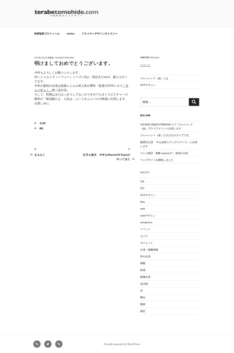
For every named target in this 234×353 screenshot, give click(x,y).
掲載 (142, 263)
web (142, 208)
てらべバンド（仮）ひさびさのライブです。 (165, 135)
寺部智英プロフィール (47, 33)
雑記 (41, 128)
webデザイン (147, 215)
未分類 (42, 123)
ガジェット (146, 242)
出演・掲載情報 (149, 249)
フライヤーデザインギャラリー (100, 33)
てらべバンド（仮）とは (154, 78)
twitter (71, 33)
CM (142, 181)
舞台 (142, 297)
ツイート (145, 65)
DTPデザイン (148, 85)
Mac (142, 201)
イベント (145, 229)
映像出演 (145, 276)
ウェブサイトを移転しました (156, 159)
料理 (142, 270)
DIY (142, 188)
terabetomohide (64, 58)
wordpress (146, 222)
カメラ (144, 236)
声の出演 (145, 256)
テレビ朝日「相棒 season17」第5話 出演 (164, 153)
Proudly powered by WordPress (122, 344)
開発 (142, 304)
